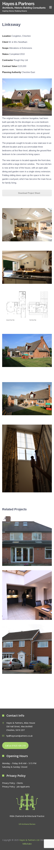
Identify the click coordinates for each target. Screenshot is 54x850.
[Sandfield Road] (27, 541)
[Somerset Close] (27, 649)
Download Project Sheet (29, 193)
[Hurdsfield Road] (27, 595)
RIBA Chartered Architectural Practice (27, 816)
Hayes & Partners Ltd (29, 840)
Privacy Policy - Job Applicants (16, 786)
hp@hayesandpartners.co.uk (19, 735)
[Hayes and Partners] (24, 7)
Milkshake (27, 843)
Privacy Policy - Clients (12, 783)
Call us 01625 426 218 (15, 745)
